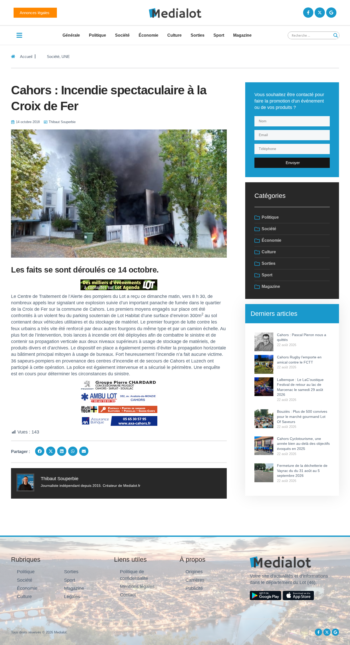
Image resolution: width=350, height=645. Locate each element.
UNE (65, 56)
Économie (148, 35)
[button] (39, 451)
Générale (71, 35)
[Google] (331, 12)
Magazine (242, 35)
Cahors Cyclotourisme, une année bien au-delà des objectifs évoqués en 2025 (303, 444)
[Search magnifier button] (335, 35)
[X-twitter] (320, 12)
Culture (174, 35)
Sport (218, 35)
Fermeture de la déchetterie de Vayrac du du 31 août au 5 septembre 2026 (302, 470)
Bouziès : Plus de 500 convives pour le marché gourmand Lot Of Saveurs (302, 416)
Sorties (197, 35)
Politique (97, 35)
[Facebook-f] (308, 12)
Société (122, 35)
